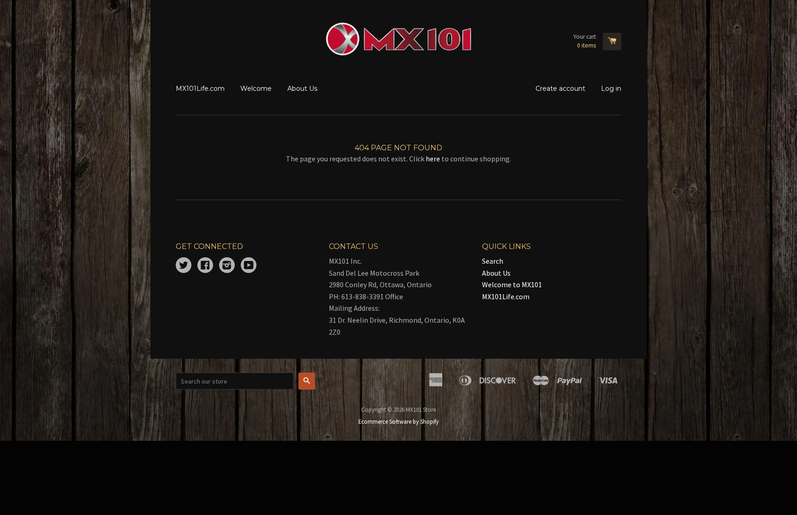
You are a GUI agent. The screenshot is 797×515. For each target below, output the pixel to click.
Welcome (256, 88)
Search (492, 261)
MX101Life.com (200, 88)
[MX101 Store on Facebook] (205, 266)
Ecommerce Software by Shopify (398, 421)
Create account (560, 88)
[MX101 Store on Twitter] (183, 266)
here (433, 158)
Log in (611, 88)
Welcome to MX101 (512, 284)
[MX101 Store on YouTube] (248, 266)
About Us (302, 88)
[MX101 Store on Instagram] (227, 266)
